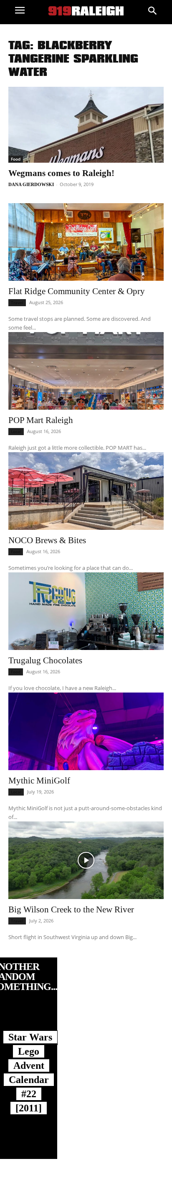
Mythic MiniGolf (39, 781)
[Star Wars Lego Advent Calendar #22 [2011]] (28, 1020)
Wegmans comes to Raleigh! (61, 173)
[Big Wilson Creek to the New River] (86, 860)
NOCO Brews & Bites (47, 540)
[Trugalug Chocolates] (86, 611)
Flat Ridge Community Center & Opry (76, 291)
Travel (17, 302)
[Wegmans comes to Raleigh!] (86, 125)
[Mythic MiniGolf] (86, 731)
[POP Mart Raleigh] (86, 371)
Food (15, 159)
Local (16, 431)
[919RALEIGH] (86, 10)
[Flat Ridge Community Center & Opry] (86, 242)
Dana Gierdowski (31, 184)
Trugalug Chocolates (45, 660)
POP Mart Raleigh (40, 420)
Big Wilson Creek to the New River (71, 909)
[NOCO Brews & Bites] (86, 491)
